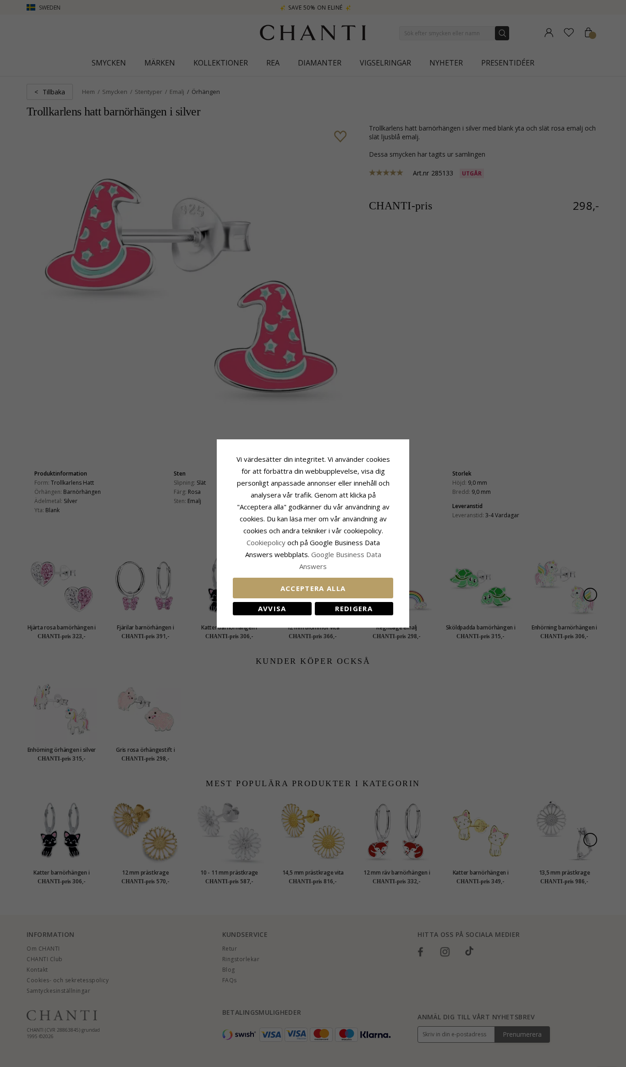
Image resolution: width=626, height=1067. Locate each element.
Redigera (354, 608)
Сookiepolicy (267, 542)
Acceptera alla (313, 588)
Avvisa (272, 608)
